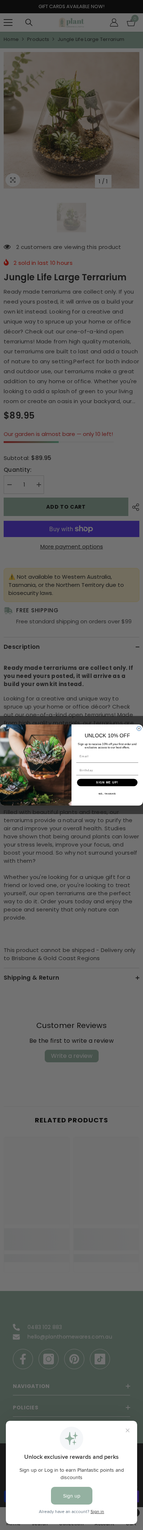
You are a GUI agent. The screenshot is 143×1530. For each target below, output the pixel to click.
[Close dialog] (139, 728)
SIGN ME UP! (107, 782)
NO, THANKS (107, 793)
